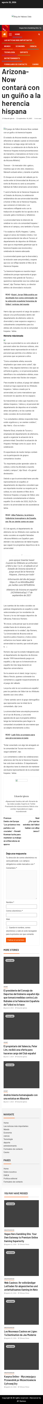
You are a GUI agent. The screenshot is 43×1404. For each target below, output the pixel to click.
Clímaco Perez (24, 1244)
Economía (20, 46)
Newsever (34, 1398)
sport (6, 986)
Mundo (7, 46)
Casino (35, 64)
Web (8, 919)
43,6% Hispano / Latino (25, 232)
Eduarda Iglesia (9, 118)
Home (17, 34)
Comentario (11, 868)
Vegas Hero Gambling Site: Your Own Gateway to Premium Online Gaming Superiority (21, 1237)
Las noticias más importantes (18, 40)
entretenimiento (12, 58)
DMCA (6, 1175)
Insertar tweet (27, 560)
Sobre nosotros (10, 1172)
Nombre (10, 902)
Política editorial (10, 1178)
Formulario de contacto (15, 64)
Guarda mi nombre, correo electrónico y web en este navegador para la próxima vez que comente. (21, 930)
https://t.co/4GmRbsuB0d (21, 582)
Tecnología (9, 52)
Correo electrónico (14, 911)
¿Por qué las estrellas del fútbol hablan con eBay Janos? (31, 824)
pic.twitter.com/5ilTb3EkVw (21, 585)
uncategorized (9, 1230)
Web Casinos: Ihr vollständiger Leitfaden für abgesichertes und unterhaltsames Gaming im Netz (21, 1286)
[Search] (39, 34)
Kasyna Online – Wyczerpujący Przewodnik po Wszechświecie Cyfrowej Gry (20, 1380)
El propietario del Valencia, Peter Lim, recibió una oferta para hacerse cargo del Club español (20, 1050)
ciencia (33, 46)
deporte (24, 52)
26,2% (31, 501)
